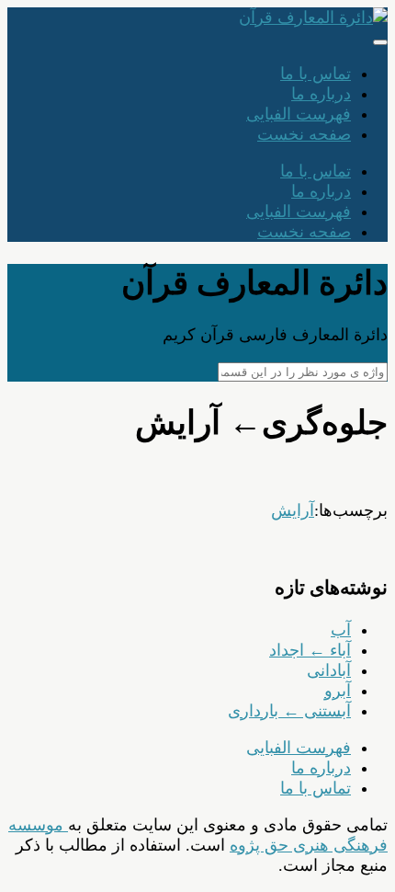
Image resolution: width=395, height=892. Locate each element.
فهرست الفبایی (298, 114)
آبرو (337, 690)
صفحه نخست (304, 134)
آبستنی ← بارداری (289, 711)
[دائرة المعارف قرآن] (313, 17)
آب (341, 630)
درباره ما (321, 94)
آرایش (292, 510)
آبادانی (329, 670)
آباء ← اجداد (310, 650)
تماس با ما (315, 73)
